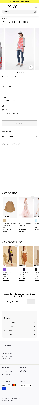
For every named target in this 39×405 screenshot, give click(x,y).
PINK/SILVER (4, 91)
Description (6, 132)
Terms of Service (7, 356)
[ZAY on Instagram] (21, 371)
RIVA (15, 193)
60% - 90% (18, 242)
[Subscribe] (31, 301)
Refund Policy (6, 358)
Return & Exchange (7, 354)
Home (3, 18)
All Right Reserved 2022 (10, 400)
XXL (31, 81)
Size (8, 77)
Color (9, 87)
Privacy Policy (17, 398)
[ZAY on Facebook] (24, 371)
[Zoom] (31, 67)
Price (4, 97)
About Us (4, 349)
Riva (3, 25)
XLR (25, 81)
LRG (18, 81)
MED (11, 81)
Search (4, 351)
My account (5, 361)
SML (4, 81)
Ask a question (7, 136)
